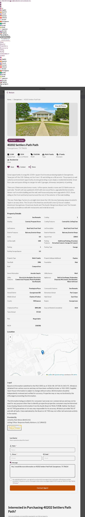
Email (47, 454)
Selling (2, 50)
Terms (73, 481)
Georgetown (18, 99)
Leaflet (50, 374)
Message (15, 462)
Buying (2, 51)
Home (9, 99)
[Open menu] (0, 86)
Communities (4, 53)
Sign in (6, 34)
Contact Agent (42, 488)
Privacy (15, 483)
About (2, 44)
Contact (2, 55)
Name (14, 446)
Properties (3, 46)
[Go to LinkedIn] (0, 6)
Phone (14, 454)
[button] (42, 352)
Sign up (2, 34)
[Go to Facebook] (0, 2)
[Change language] (1, 8)
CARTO (75, 374)
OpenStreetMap (59, 374)
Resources (3, 48)
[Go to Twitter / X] (0, 4)
